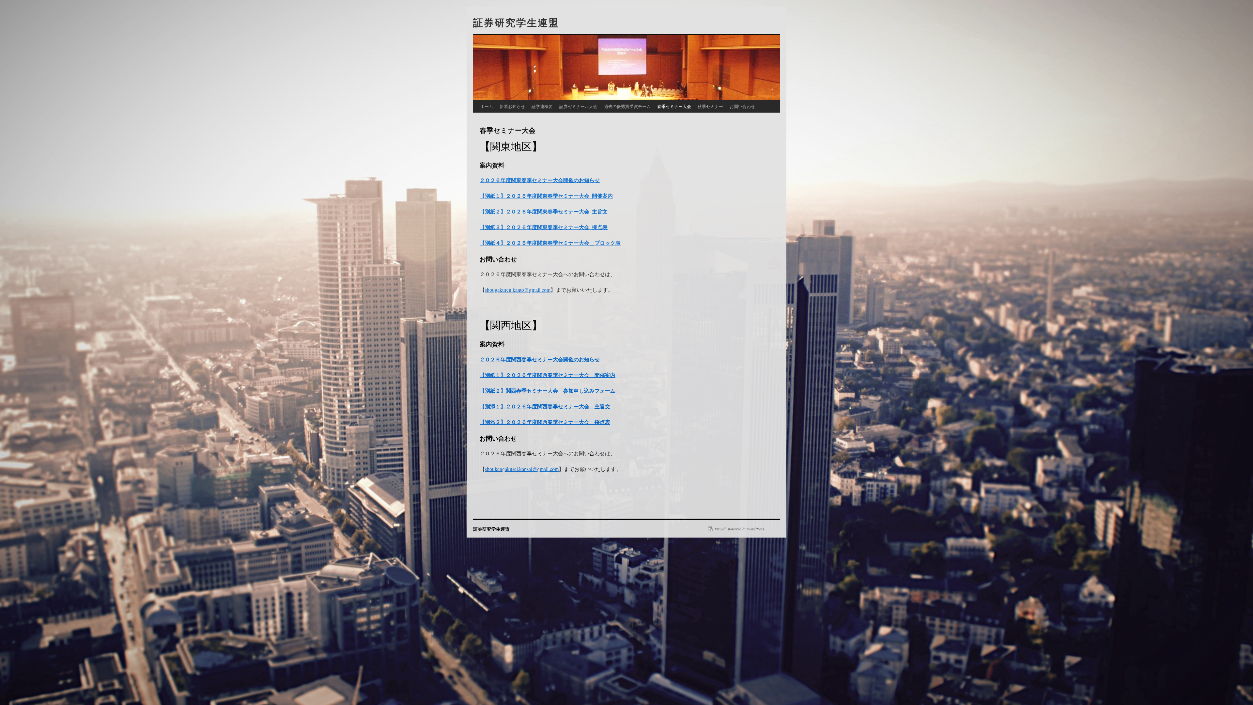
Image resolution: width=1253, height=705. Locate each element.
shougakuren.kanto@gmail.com (517, 289)
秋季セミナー (710, 106)
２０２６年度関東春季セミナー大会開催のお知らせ (540, 180)
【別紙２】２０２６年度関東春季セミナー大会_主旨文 (544, 211)
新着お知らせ (512, 106)
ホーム (486, 106)
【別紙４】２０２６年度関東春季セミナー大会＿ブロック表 (550, 242)
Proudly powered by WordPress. (740, 528)
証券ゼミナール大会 (578, 106)
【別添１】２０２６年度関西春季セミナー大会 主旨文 (545, 406)
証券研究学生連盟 (516, 22)
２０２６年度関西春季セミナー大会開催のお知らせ (540, 359)
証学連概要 (542, 106)
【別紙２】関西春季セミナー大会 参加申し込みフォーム (547, 390)
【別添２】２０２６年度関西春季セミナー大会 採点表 (545, 422)
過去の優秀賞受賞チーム (627, 106)
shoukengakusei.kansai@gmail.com (522, 468)
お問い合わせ (742, 106)
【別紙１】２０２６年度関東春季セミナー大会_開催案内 (546, 195)
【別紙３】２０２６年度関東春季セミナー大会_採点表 (544, 227)
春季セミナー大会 (674, 106)
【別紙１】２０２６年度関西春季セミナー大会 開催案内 (547, 375)
